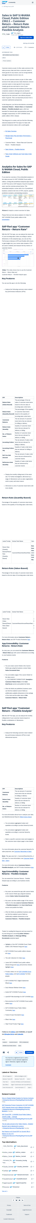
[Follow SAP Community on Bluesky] (16, 1200)
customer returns (13, 1042)
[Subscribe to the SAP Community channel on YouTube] (19, 1200)
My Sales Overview (10, 131)
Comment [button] (29, 1052)
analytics (5, 1042)
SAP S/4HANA (21, 974)
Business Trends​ (19, 1079)
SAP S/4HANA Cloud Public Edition (11, 55)
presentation (5, 219)
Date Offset (5, 1084)
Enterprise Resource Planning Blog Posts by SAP (17, 1100)
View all (4, 1191)
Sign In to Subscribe (26, 37)
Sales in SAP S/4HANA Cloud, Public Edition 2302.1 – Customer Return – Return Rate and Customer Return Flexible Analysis (16, 22)
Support (27, 1214)
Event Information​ (19, 1087)
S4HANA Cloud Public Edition (9, 1045)
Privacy (9, 1205)
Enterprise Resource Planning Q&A (13, 1128)
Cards (28, 1079)
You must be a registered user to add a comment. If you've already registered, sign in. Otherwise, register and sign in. (16, 1059)
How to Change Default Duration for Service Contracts (18, 1098)
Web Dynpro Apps (25, 817)
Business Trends (6, 1079)
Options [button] (19, 40)
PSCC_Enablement (24, 1042)
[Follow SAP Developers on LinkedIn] (22, 1200)
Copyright (9, 1210)
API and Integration (7, 1076)
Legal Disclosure (27, 1210)
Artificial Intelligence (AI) (20, 1076)
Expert (29, 1087)
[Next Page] (19, 1090)
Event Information (7, 1087)
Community (12, 2)
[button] (3, 47)
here (29, 639)
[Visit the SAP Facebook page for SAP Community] (13, 1200)
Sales (19, 1045)
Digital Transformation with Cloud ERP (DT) (21, 1084)
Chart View (5, 1081)
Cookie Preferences (9, 1219)
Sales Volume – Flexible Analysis (15, 149)
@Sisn (13, 1032)
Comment (8, 1065)
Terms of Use (27, 1205)
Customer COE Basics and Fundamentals (20, 1081)
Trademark (9, 1214)
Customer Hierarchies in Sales (22, 851)
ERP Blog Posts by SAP (9, 6)
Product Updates (7, 60)
